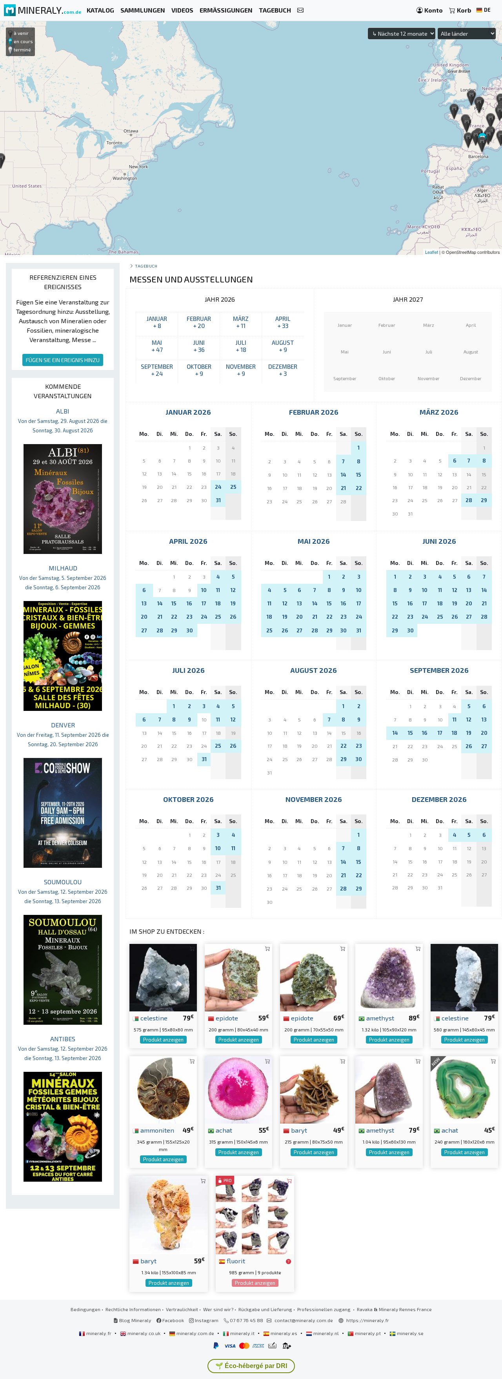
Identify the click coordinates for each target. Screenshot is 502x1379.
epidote (226, 1018)
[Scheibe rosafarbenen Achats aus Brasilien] (238, 1089)
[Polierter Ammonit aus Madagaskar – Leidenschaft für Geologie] (163, 1089)
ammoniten (156, 1130)
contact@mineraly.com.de (304, 1320)
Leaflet (431, 252)
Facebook (172, 1320)
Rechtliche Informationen (133, 1309)
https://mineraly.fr (367, 1320)
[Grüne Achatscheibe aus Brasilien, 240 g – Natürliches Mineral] (464, 1089)
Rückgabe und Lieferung (265, 1309)
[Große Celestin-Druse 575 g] (163, 976)
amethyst (379, 1018)
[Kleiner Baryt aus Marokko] (313, 1089)
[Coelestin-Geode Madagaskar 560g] (464, 976)
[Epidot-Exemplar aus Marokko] (238, 976)
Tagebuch (146, 265)
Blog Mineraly (134, 1320)
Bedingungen (85, 1309)
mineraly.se (410, 1333)
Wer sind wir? (218, 1309)
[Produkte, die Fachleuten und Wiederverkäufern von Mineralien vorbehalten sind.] (288, 1261)
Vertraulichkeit (182, 1309)
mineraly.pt (368, 1333)
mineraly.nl (326, 1333)
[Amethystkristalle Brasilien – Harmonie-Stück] (389, 1089)
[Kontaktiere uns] (300, 10)
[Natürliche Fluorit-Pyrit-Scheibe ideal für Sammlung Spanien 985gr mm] (255, 1214)
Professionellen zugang (324, 1309)
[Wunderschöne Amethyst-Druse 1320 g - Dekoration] (389, 976)
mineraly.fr (99, 1333)
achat (223, 1130)
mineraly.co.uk (144, 1333)
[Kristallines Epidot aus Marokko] (313, 976)
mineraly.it (242, 1333)
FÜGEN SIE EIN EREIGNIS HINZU (63, 360)
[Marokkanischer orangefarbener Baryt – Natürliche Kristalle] (168, 1214)
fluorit (235, 1260)
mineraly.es (283, 1333)
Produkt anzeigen (163, 1040)
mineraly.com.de (195, 1333)
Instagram (206, 1320)
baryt (298, 1130)
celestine (153, 1018)
